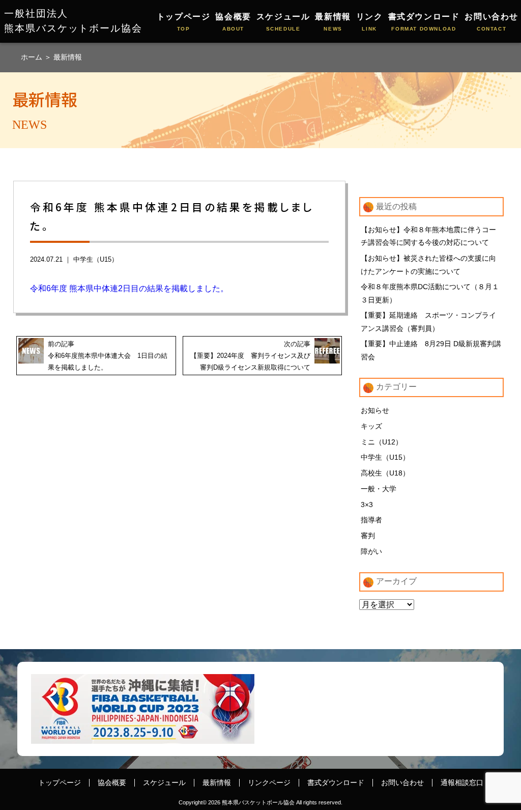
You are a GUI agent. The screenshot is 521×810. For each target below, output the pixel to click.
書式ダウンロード (424, 22)
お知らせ (375, 410)
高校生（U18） (385, 473)
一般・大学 (378, 489)
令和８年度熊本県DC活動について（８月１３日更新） (430, 293)
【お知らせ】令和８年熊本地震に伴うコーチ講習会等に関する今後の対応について (428, 236)
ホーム (32, 57)
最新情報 (333, 22)
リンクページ (269, 782)
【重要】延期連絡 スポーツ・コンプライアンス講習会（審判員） (428, 321)
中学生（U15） (95, 259)
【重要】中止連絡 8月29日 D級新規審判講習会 (431, 350)
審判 (368, 536)
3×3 (367, 504)
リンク (369, 22)
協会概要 (233, 22)
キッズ (371, 426)
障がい (371, 551)
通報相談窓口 (462, 782)
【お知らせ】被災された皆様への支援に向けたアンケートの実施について (428, 264)
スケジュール (283, 22)
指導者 (371, 520)
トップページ (184, 22)
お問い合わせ (491, 22)
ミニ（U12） (381, 442)
